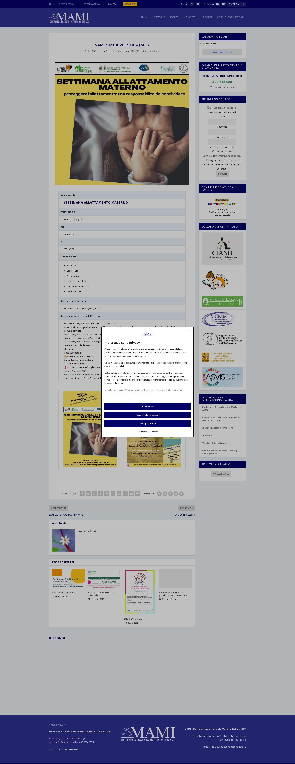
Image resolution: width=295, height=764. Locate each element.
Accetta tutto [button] (148, 406)
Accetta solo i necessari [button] (147, 415)
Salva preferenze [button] (147, 423)
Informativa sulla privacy (148, 432)
